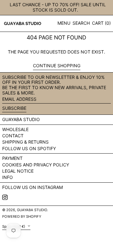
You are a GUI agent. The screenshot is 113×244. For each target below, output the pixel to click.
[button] (81, 23)
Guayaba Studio (21, 119)
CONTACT (13, 135)
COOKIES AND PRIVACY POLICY (35, 164)
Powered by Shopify (21, 216)
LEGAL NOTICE (18, 171)
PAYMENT (12, 158)
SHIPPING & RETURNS (25, 142)
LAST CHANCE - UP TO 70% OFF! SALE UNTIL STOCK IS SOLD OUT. (58, 7)
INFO (7, 177)
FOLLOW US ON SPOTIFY (29, 148)
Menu (63, 23)
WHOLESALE (15, 129)
